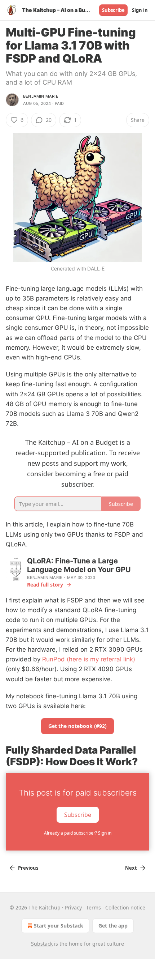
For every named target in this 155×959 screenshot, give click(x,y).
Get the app (113, 925)
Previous (28, 868)
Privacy (73, 907)
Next (131, 868)
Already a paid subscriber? (77, 833)
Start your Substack (58, 925)
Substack (42, 943)
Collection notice (125, 907)
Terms (93, 907)
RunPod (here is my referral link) (88, 659)
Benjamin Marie (40, 96)
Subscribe (113, 10)
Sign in (140, 10)
